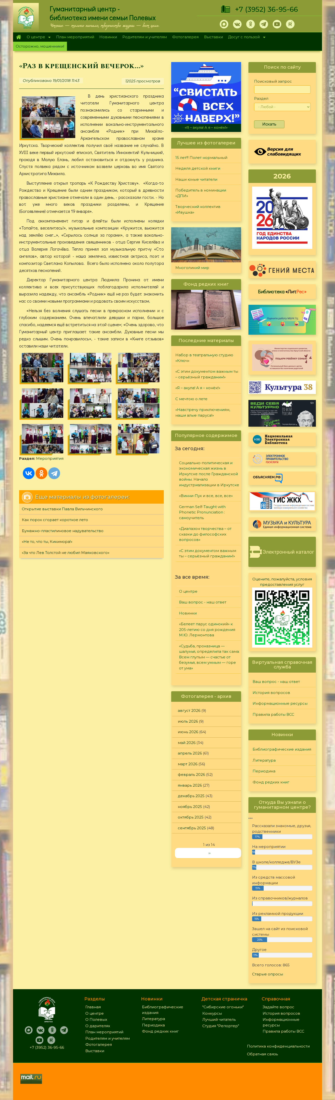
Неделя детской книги (197, 168)
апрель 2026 (190, 753)
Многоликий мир (192, 267)
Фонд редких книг (271, 782)
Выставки (213, 37)
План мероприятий (75, 37)
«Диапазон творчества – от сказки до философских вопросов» (205, 534)
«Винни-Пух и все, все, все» (206, 495)
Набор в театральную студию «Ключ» (204, 358)
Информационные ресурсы (280, 703)
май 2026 (186, 742)
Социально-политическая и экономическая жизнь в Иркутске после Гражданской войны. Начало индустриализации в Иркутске (209, 473)
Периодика (264, 771)
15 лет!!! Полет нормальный (201, 157)
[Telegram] (54, 473)
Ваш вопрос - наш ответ (202, 602)
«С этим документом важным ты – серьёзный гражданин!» (206, 374)
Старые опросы (267, 974)
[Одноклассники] (41, 473)
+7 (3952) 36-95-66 (266, 9)
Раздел (261, 98)
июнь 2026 (188, 731)
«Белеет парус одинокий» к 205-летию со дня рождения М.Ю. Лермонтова (207, 629)
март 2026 (187, 764)
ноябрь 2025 (190, 806)
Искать (269, 124)
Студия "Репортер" (220, 1025)
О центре (34, 37)
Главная (18, 37)
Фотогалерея (185, 37)
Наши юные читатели (196, 179)
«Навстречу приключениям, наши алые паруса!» (202, 412)
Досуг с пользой (243, 37)
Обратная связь (262, 1054)
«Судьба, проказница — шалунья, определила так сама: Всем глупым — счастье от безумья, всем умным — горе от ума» (209, 657)
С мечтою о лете (191, 399)
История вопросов (271, 692)
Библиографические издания (282, 749)
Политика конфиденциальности (278, 1046)
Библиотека (282, 291)
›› (209, 853)
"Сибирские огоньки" (223, 1007)
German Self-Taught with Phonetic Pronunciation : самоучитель (202, 512)
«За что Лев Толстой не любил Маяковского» (65, 552)
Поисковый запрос (273, 81)
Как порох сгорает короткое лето (55, 519)
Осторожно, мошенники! (40, 46)
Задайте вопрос (278, 1007)
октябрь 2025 (191, 817)
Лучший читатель (219, 1019)
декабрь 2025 (191, 795)
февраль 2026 (191, 774)
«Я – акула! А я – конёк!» (206, 127)
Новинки (108, 37)
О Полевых (96, 1019)
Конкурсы (212, 1013)
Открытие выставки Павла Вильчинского (62, 509)
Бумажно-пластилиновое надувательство (62, 530)
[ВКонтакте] (29, 473)
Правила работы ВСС (273, 714)
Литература (264, 760)
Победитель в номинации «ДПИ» (200, 193)
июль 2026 (188, 721)
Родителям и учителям (144, 37)
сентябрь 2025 (192, 828)
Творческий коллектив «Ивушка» (197, 209)
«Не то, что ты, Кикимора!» (47, 541)
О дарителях (97, 1025)
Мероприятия (50, 458)
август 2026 (189, 710)
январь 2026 (190, 785)
